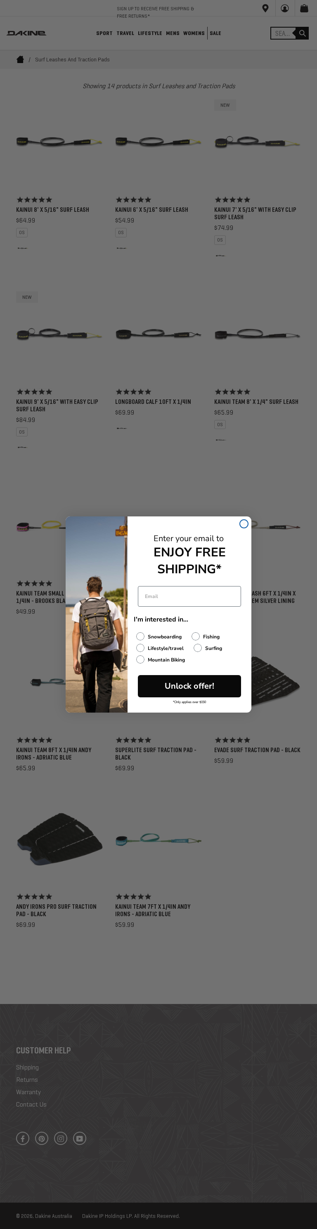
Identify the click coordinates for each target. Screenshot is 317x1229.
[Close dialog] (244, 524)
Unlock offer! (189, 686)
